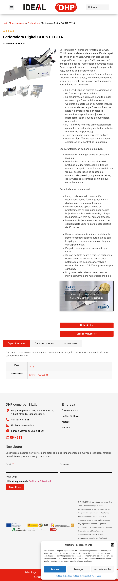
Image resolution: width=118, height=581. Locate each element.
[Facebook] (20, 437)
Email (9, 464)
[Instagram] (16, 437)
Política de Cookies (64, 576)
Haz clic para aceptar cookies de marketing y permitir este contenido (86, 296)
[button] (112, 544)
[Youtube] (12, 437)
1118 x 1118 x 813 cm (38, 375)
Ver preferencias (102, 569)
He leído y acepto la (29, 481)
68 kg (31, 366)
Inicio (5, 23)
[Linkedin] (7, 437)
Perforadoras (34, 23)
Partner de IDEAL (70, 416)
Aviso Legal (96, 576)
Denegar (78, 569)
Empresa (64, 464)
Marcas (66, 421)
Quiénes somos (70, 410)
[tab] (16, 343)
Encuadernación (18, 23)
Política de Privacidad (82, 576)
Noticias (66, 427)
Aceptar (55, 569)
